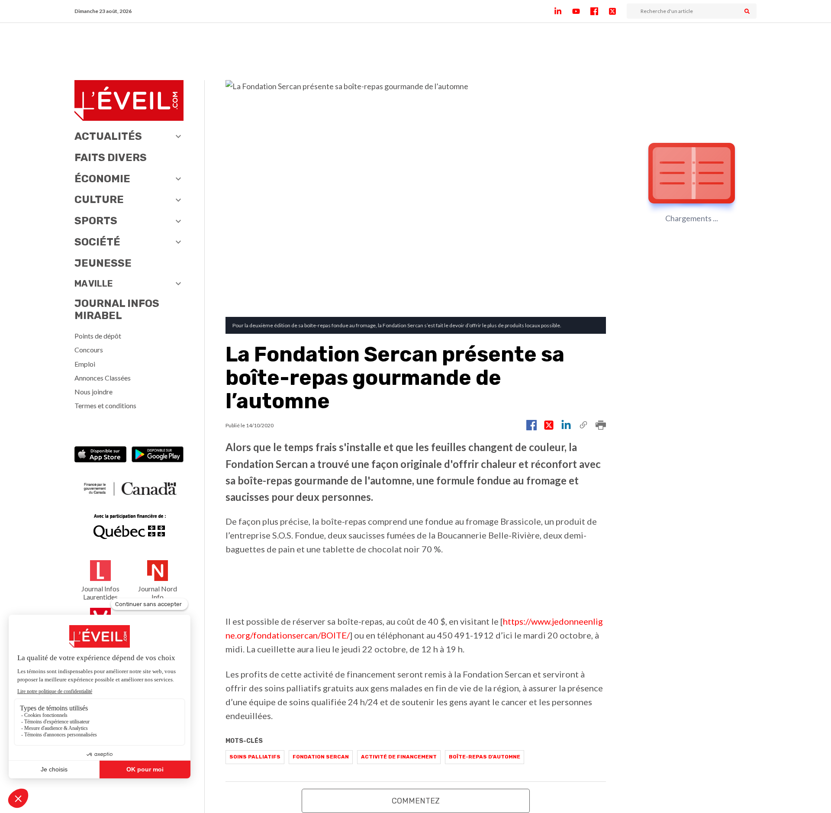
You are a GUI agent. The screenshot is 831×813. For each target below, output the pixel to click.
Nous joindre (93, 391)
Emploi (84, 364)
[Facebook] (599, 11)
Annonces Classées (102, 378)
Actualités (108, 136)
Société (97, 242)
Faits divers (110, 158)
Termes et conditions (105, 405)
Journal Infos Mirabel (116, 309)
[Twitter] (618, 11)
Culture (99, 200)
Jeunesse (103, 263)
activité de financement (399, 757)
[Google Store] (158, 455)
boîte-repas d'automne (484, 757)
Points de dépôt (97, 336)
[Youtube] (581, 11)
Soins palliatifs (254, 757)
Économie (102, 179)
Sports (95, 221)
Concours (88, 349)
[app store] (100, 455)
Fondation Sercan (321, 757)
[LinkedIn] (563, 11)
